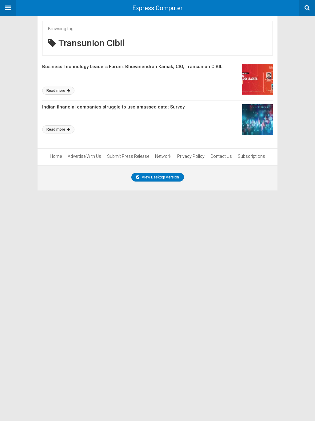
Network (163, 156)
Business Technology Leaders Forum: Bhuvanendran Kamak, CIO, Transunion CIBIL (132, 66)
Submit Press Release (128, 156)
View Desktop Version (160, 177)
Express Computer (157, 8)
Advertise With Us (84, 156)
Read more (56, 90)
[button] (8, 8)
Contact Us (221, 156)
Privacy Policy (191, 156)
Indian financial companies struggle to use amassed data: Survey (113, 107)
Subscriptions (251, 156)
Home (56, 156)
